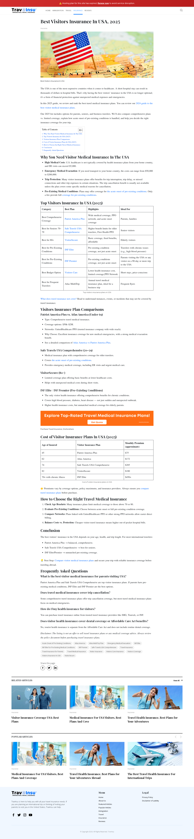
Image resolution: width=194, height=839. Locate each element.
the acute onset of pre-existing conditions (126, 191)
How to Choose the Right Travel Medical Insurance (62, 145)
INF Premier (71, 260)
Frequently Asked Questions (54, 150)
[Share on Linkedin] (56, 668)
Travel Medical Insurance (76, 651)
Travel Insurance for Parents (52, 651)
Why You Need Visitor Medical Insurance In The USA (63, 133)
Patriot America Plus (75, 218)
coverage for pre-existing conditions (79, 194)
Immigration (58, 10)
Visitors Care (71, 272)
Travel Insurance (126, 647)
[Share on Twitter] (50, 668)
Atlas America (80, 643)
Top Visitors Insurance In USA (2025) (57, 136)
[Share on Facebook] (43, 668)
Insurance (78, 10)
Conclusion (48, 147)
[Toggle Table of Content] (79, 130)
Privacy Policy (147, 797)
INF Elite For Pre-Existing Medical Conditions (58, 647)
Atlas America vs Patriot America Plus (91, 342)
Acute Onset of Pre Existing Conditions (56, 643)
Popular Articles (105, 807)
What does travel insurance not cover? (59, 298)
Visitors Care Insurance (115, 651)
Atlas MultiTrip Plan (96, 643)
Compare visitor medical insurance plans (74, 560)
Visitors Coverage (134, 651)
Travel (69, 10)
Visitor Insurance (96, 651)
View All (176, 680)
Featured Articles (105, 804)
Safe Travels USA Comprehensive (104, 647)
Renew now (103, 3)
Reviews (88, 10)
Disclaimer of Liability (150, 801)
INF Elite (69, 249)
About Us (102, 801)
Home (48, 10)
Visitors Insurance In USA (51, 655)
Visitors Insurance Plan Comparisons (57, 139)
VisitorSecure (71, 239)
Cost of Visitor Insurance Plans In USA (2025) (60, 142)
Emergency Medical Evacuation (119, 643)
